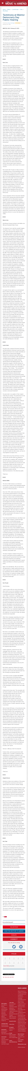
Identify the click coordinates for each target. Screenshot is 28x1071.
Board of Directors (5, 1019)
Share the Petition (5, 1039)
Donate (14, 935)
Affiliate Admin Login (22, 1044)
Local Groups (15, 9)
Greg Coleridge (11, 23)
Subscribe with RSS (9, 977)
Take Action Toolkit (13, 1006)
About (8, 9)
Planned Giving (12, 1036)
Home (4, 9)
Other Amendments (5, 1033)
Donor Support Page (13, 1037)
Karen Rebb (6, 966)
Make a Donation (12, 1034)
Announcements (4, 1025)
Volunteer (14, 927)
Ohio (21, 9)
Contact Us (3, 1020)
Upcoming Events (4, 1026)
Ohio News (5, 10)
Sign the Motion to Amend (14, 931)
